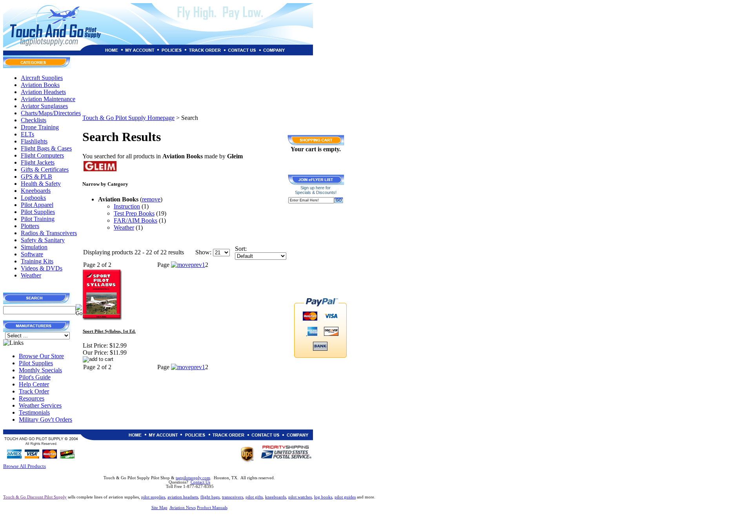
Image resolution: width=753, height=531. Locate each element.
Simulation (34, 247)
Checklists (33, 120)
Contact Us (200, 482)
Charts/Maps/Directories (51, 113)
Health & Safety (41, 183)
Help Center (34, 384)
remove (151, 199)
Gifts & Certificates (45, 169)
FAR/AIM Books (135, 220)
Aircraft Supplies (42, 77)
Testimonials (34, 412)
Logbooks (33, 197)
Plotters (30, 226)
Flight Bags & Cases (46, 148)
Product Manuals (212, 508)
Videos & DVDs (41, 268)
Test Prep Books (134, 213)
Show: (203, 252)
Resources (31, 398)
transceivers (232, 497)
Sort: (241, 248)
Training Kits (37, 261)
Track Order (34, 391)
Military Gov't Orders (45, 419)
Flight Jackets (38, 162)
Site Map (159, 508)
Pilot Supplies (38, 211)
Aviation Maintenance (48, 99)
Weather (31, 275)
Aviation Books (40, 85)
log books (323, 497)
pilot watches (300, 497)
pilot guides (345, 497)
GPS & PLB (36, 176)
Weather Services (40, 405)
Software (32, 254)
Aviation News (182, 508)
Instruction (127, 206)
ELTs (27, 134)
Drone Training (40, 127)
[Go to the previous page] (186, 264)
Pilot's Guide (35, 377)
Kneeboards (36, 190)
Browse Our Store (41, 356)
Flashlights (34, 141)
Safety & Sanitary (43, 240)
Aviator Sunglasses (44, 106)
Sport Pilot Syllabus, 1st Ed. (109, 331)
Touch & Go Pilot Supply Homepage (128, 117)
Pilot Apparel (37, 204)
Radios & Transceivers (49, 233)
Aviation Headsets (43, 92)
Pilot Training (38, 219)
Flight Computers (42, 155)
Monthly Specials (40, 370)
